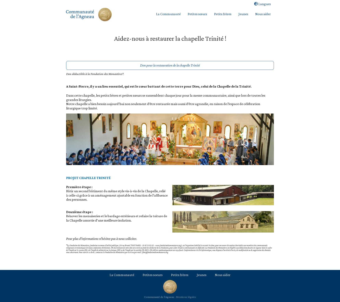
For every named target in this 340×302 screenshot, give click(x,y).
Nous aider (222, 275)
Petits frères (179, 275)
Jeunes (201, 275)
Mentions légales (186, 296)
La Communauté (122, 275)
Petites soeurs (153, 275)
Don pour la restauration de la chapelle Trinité (170, 65)
